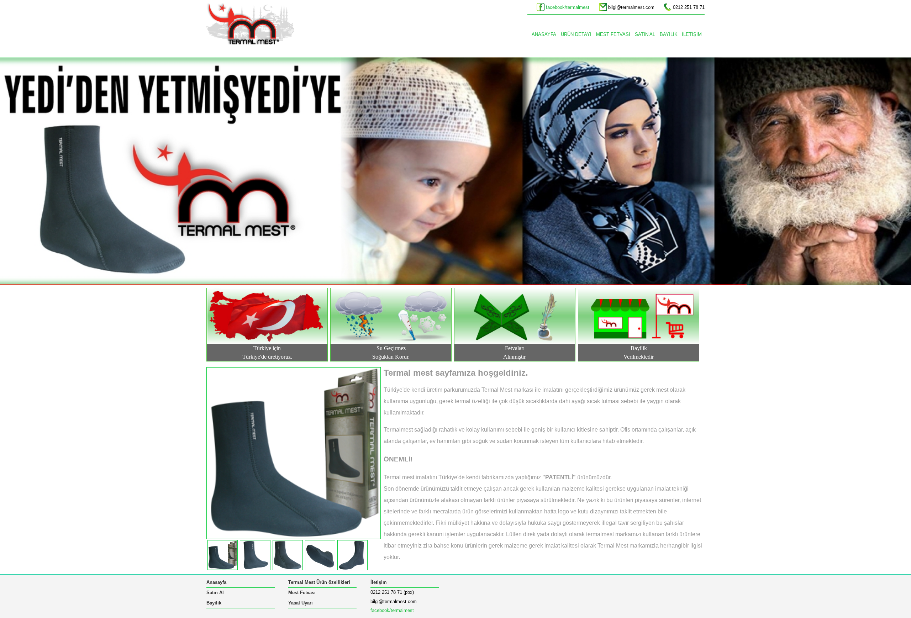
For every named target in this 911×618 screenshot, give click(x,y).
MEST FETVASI (613, 34)
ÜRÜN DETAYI (576, 34)
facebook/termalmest (567, 7)
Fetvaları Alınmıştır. (515, 352)
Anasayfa (216, 582)
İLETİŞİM (692, 34)
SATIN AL (645, 34)
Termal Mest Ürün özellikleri (319, 582)
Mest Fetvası (302, 592)
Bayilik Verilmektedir (638, 352)
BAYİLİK (669, 34)
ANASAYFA (544, 34)
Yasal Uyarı (300, 603)
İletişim (378, 582)
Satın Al (215, 592)
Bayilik (213, 603)
